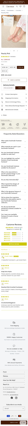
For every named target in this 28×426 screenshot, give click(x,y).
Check (20, 88)
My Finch (16, 418)
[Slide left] (10, 50)
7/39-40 (20, 67)
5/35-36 (4, 67)
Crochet (18, 10)
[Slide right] (17, 50)
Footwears (10, 10)
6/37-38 (12, 67)
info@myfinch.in (11, 392)
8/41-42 (4, 71)
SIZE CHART (8, 75)
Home (3, 10)
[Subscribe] (23, 408)
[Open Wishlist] (20, 6)
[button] (3, 6)
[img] (5, 254)
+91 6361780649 (14, 394)
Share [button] (5, 115)
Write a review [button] (14, 244)
